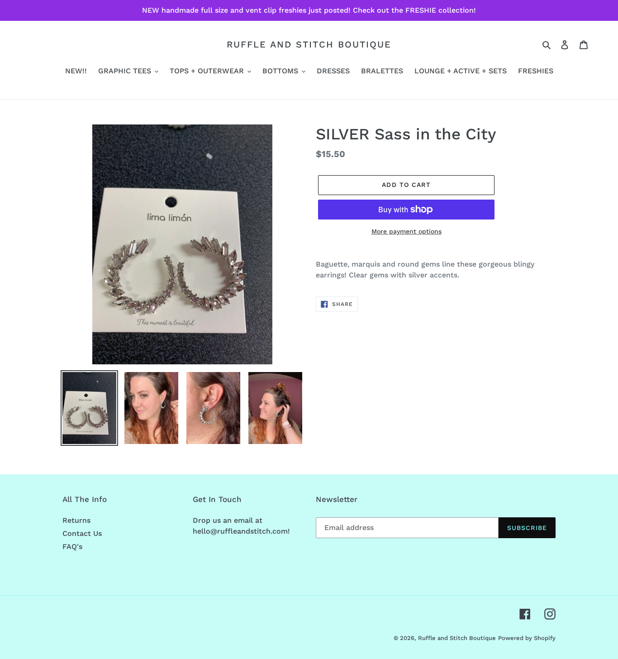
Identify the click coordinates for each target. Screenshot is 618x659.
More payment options (406, 231)
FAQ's (72, 546)
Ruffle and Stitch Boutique (309, 44)
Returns (76, 520)
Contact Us (82, 533)
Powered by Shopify (527, 638)
